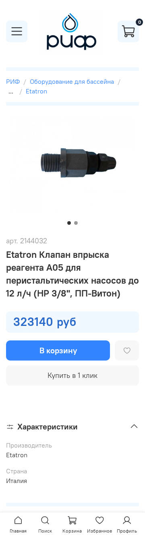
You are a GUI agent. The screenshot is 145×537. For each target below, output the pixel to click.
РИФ (13, 81)
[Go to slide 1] (69, 223)
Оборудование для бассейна (72, 81)
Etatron (36, 91)
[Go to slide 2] (76, 223)
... (10, 91)
